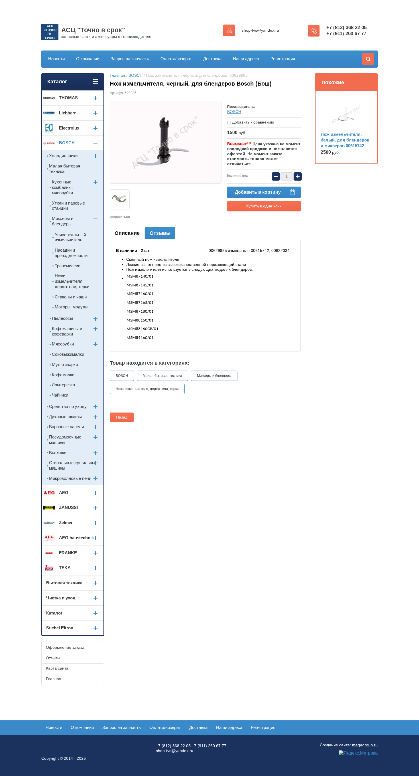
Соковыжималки (68, 354)
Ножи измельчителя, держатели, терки (147, 389)
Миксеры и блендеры (214, 376)
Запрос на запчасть (130, 58)
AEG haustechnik (76, 537)
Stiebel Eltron (59, 627)
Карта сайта (57, 668)
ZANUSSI (68, 507)
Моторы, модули (71, 306)
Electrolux (69, 128)
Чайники (60, 395)
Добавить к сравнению (252, 122)
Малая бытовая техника (162, 376)
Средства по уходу (68, 406)
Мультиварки (65, 364)
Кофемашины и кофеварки (67, 331)
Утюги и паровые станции (68, 206)
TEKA (65, 567)
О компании (87, 58)
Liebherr (67, 112)
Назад (121, 417)
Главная (117, 75)
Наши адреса (246, 58)
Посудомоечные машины (65, 440)
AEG (63, 492)
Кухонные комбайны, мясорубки (62, 187)
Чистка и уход (61, 597)
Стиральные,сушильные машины (73, 465)
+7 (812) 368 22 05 (346, 27)
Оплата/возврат (176, 58)
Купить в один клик (263, 206)
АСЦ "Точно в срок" (93, 30)
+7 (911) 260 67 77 (346, 33)
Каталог (54, 613)
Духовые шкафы (65, 416)
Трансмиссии (67, 265)
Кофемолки (63, 374)
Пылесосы (62, 318)
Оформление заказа (65, 647)
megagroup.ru (365, 745)
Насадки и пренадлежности (71, 253)
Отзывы (160, 233)
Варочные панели (66, 426)
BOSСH (234, 111)
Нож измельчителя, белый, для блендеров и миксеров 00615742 (345, 140)
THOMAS (68, 97)
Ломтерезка (63, 384)
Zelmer (66, 522)
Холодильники (63, 155)
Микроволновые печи (70, 478)
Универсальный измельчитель (70, 237)
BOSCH (136, 75)
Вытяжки (57, 452)
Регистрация (282, 58)
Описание (127, 233)
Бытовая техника (64, 582)
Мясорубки (63, 343)
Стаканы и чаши (71, 296)
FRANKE (68, 552)
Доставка (212, 58)
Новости (56, 58)
